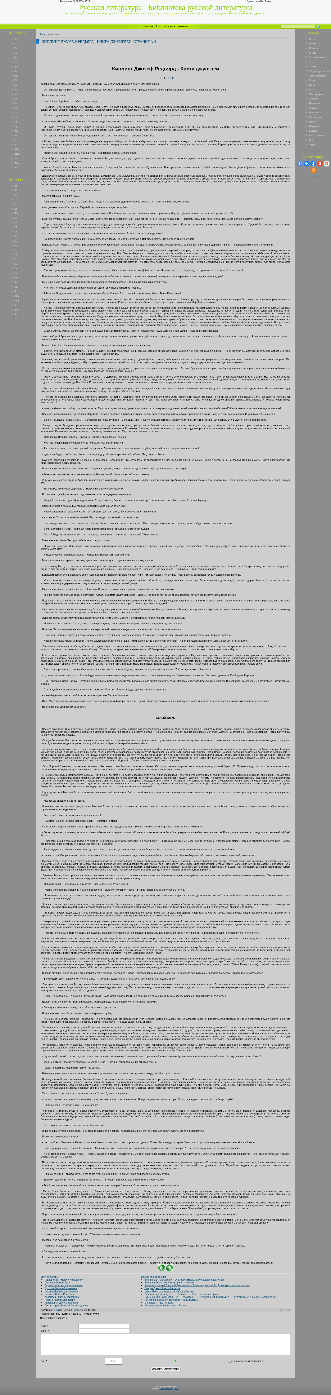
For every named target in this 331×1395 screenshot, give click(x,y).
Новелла (313, 112)
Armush (78, 1310)
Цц (15, 140)
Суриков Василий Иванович (61, 1288)
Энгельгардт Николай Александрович (66, 1305)
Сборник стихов (318, 75)
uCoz (177, 1389)
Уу (15, 126)
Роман (312, 52)
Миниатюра (315, 117)
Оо (15, 103)
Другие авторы (49, 1276)
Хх (15, 135)
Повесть (313, 48)
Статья (312, 66)
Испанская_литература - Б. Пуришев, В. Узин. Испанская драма (181, 1294)
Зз (15, 71)
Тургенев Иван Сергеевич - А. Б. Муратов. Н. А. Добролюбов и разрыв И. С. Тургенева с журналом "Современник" (211, 1296)
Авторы (183, 26)
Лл (15, 89)
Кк (15, 84)
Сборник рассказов (319, 71)
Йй (15, 80)
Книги (55, 34)
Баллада (313, 130)
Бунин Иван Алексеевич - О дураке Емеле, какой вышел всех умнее (184, 1279)
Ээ (15, 158)
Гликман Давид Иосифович (60, 1299)
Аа (15, 39)
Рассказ (313, 39)
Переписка (314, 103)
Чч (15, 144)
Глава (312, 80)
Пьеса (312, 84)
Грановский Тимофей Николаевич (64, 1279)
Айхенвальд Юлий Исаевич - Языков (165, 1305)
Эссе (311, 61)
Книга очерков (317, 135)
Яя (15, 167)
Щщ (16, 153)
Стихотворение (317, 57)
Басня (312, 89)
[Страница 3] (161, 1270)
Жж (16, 66)
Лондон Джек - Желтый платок (162, 1288)
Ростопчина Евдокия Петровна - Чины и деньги (171, 1299)
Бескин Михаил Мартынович (61, 1291)
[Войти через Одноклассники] (313, 170)
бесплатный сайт (166, 1389)
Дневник (313, 107)
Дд (15, 57)
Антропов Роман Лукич (58, 1282)
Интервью (314, 126)
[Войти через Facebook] (313, 163)
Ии (15, 75)
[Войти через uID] (300, 163)
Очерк (312, 144)
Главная (148, 26)
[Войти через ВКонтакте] (307, 163)
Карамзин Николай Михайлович (63, 1296)
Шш (16, 149)
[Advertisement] (21, 380)
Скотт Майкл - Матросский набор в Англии (169, 1291)
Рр (15, 112)
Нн (15, 98)
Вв (15, 48)
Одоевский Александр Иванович (64, 1285)
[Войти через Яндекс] (320, 163)
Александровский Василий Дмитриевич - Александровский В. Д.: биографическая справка (197, 1285)
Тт (15, 121)
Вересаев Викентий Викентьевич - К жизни (169, 1282)
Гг (15, 52)
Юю (16, 163)
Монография (316, 94)
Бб (15, 43)
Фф (16, 130)
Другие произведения (153, 1276)
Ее (15, 61)
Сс (15, 117)
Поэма (312, 43)
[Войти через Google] (327, 164)
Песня (312, 121)
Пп (15, 107)
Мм (16, 94)
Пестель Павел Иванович (59, 1294)
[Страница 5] (169, 1270)
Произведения (165, 26)
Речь (311, 140)
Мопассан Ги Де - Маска (158, 1302)
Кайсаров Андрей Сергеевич (61, 1302)
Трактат (313, 98)
